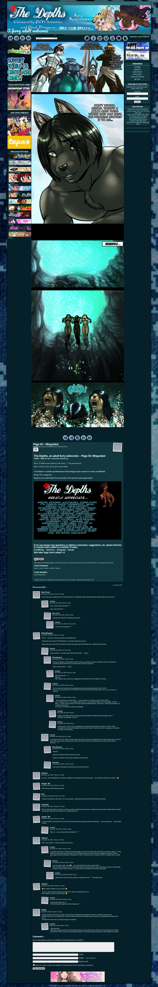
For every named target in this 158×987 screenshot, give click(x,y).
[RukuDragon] (36, 636)
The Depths (60, 985)
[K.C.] (36, 797)
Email (71, 550)
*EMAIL (87, 958)
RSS (96, 985)
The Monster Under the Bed (17, 231)
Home (87, 38)
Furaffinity (39, 550)
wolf (92, 580)
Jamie (41, 568)
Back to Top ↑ (102, 985)
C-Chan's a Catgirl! (15, 173)
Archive (77, 437)
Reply (62, 594)
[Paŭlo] (36, 912)
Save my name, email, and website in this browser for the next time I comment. (64, 965)
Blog (125, 38)
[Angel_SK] (36, 786)
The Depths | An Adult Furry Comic (79, 14)
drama (62, 580)
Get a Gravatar (90, 958)
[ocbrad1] (47, 765)
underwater (86, 580)
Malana (57, 568)
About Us (93, 38)
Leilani (43, 446)
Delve (16, 185)
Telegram (61, 550)
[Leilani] (45, 604)
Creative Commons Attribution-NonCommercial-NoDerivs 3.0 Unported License (84, 563)
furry (65, 580)
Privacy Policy (112, 38)
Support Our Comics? (140, 37)
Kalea (46, 568)
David (36, 568)
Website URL (83, 961)
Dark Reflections (40, 575)
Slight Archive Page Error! (135, 122)
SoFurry (50, 550)
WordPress (74, 985)
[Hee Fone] (36, 595)
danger (56, 580)
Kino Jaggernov (46, 475)
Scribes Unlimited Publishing (56, 458)
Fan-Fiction (118, 38)
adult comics (43, 580)
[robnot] (45, 651)
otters (74, 580)
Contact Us (99, 38)
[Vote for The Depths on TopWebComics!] (137, 50)
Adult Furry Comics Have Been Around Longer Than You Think (137, 110)
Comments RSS (117, 585)
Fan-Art (106, 38)
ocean (70, 580)
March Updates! (132, 114)
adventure (50, 580)
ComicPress (84, 985)
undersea (79, 580)
